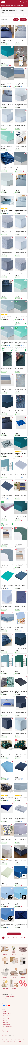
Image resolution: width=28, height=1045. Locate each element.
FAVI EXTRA (5, 1022)
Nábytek (3, 5)
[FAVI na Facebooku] (4, 1005)
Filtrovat (24, 19)
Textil (12, 5)
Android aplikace (8, 1031)
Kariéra (5, 999)
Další (22, 937)
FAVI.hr (19, 1039)
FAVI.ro (11, 1039)
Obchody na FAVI (7, 1013)
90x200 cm (19, 15)
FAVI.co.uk (8, 1041)
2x (7, 208)
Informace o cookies (7, 1026)
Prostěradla (9, 8)
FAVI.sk (4, 1039)
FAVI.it (23, 1039)
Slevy (23, 988)
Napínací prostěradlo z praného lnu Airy (10, 125)
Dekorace (8, 5)
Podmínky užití (6, 1024)
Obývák (14, 977)
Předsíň (14, 988)
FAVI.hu (15, 1039)
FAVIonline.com (5, 1035)
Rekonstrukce (14, 965)
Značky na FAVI (6, 1015)
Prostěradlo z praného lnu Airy (8, 104)
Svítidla (5, 965)
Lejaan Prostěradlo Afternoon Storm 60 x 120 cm (12, 453)
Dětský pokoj (5, 988)
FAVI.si (20, 1041)
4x (7, 859)
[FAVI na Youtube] (9, 1005)
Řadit (16, 19)
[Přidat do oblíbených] (12, 26)
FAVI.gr (17, 1041)
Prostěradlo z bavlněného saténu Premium (11, 295)
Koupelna (5, 977)
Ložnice (23, 977)
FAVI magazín (6, 1018)
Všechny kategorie (21, 5)
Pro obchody (6, 1020)
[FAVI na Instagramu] (6, 1005)
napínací (12, 15)
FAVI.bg (13, 1041)
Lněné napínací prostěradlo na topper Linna (11, 231)
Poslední (13, 940)
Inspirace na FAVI (7, 1017)
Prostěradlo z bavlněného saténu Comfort (10, 432)
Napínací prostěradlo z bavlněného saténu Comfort (12, 189)
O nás (4, 1011)
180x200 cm (4, 15)
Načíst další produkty (13, 934)
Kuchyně (23, 965)
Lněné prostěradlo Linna (20, 40)
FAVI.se (4, 1041)
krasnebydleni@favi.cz (10, 996)
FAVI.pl (7, 1039)
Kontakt (5, 998)
